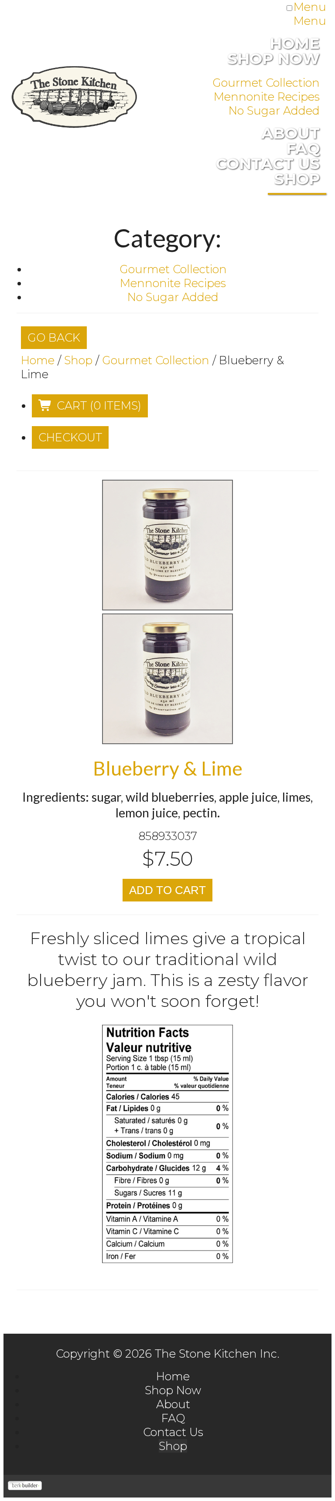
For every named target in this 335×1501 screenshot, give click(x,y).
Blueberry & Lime (168, 768)
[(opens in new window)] (25, 1486)
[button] (90, 405)
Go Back (53, 337)
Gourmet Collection (155, 360)
